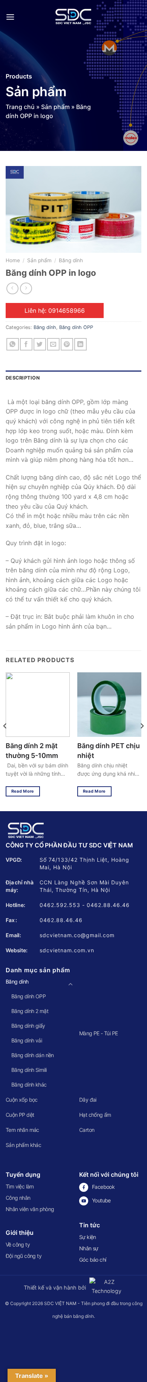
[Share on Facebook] (26, 344)
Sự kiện (87, 1237)
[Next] (141, 741)
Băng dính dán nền (32, 1055)
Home (13, 260)
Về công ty (18, 1244)
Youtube (101, 1200)
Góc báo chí (92, 1259)
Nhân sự (88, 1248)
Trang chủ (20, 107)
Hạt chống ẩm (95, 1114)
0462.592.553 (60, 905)
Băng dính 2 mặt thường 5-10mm (32, 750)
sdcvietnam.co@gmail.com (77, 935)
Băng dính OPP (76, 327)
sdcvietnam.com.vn (67, 950)
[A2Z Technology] (105, 1287)
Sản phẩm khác (23, 1145)
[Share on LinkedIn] (80, 344)
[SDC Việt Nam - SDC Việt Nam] (73, 17)
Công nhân (18, 1197)
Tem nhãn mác (22, 1130)
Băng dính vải (26, 1040)
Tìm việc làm (20, 1186)
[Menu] (10, 17)
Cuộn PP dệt (20, 1114)
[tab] (73, 378)
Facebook (103, 1187)
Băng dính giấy (28, 1025)
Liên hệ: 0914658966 (54, 310)
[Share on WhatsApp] (12, 344)
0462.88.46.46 (108, 905)
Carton (86, 1130)
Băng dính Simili (28, 1070)
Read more (22, 791)
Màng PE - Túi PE (98, 1033)
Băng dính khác (29, 1084)
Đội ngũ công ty (23, 1256)
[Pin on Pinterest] (67, 344)
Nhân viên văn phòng (30, 1209)
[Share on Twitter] (40, 344)
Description (23, 378)
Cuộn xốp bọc (22, 1099)
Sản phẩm (55, 107)
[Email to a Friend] (53, 344)
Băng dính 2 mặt (29, 1011)
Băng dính (71, 260)
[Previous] (5, 741)
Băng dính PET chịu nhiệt (108, 750)
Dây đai (87, 1099)
